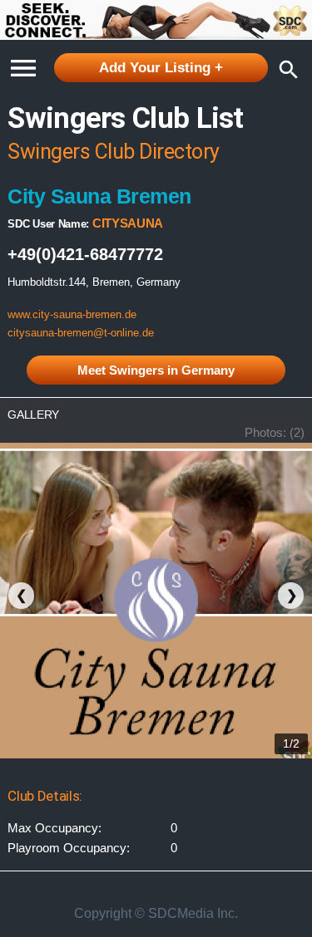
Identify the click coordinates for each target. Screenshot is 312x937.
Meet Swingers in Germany (156, 370)
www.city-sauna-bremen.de (71, 314)
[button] (23, 63)
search (284, 69)
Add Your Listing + (161, 68)
